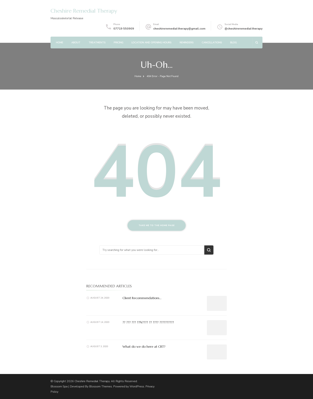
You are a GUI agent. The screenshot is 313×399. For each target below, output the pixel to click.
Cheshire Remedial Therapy (84, 10)
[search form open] (257, 42)
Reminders (187, 42)
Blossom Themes (100, 386)
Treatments (97, 42)
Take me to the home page (157, 225)
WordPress (137, 386)
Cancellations (212, 42)
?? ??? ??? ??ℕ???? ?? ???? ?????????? (148, 322)
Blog (233, 42)
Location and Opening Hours (152, 42)
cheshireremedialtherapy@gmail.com (179, 29)
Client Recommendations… (141, 298)
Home (59, 42)
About (75, 42)
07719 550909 (123, 29)
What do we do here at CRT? (143, 346)
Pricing (118, 42)
